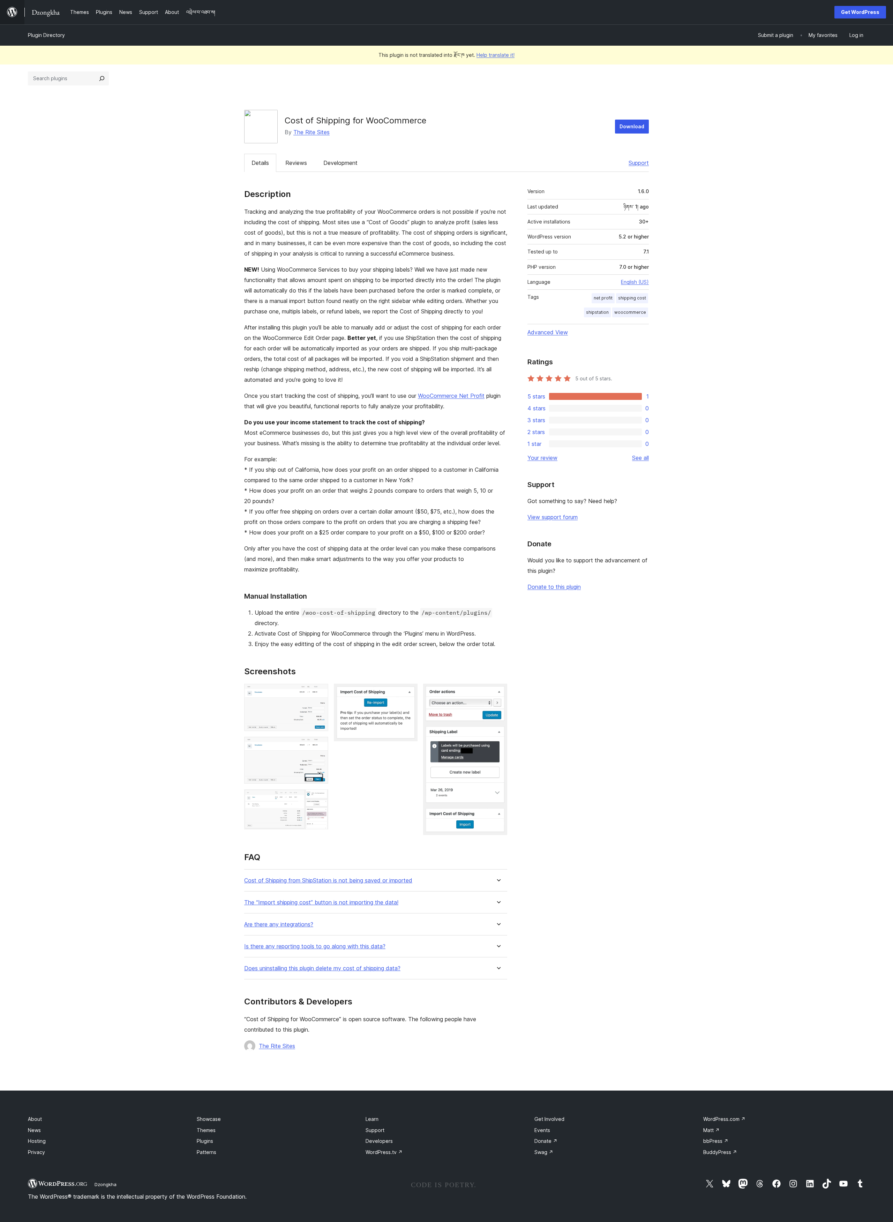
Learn (372, 1119)
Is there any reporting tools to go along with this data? (314, 946)
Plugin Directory (46, 35)
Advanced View (547, 332)
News (34, 1130)
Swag (543, 1152)
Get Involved (549, 1119)
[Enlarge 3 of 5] (318, 798)
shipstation (597, 312)
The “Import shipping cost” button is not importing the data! (321, 902)
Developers (379, 1141)
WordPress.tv (384, 1152)
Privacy (36, 1152)
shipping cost (632, 298)
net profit (603, 298)
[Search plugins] (102, 78)
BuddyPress (720, 1152)
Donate (545, 1141)
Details (260, 162)
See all (640, 457)
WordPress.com (724, 1119)
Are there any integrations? (278, 924)
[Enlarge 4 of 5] (408, 693)
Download (632, 126)
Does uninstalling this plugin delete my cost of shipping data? (322, 968)
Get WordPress (860, 12)
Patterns (206, 1152)
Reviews (296, 162)
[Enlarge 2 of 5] (318, 746)
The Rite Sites (311, 132)
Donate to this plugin (554, 586)
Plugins (205, 1141)
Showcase (209, 1119)
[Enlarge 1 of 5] (318, 693)
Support (639, 162)
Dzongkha (106, 1184)
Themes (206, 1130)
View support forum (552, 517)
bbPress (715, 1141)
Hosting (37, 1141)
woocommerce (630, 312)
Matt (711, 1130)
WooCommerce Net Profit (451, 395)
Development (340, 162)
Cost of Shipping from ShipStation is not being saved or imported (328, 880)
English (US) (635, 282)
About (35, 1119)
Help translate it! (495, 55)
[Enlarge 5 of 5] (497, 693)
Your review (542, 457)
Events (542, 1130)
